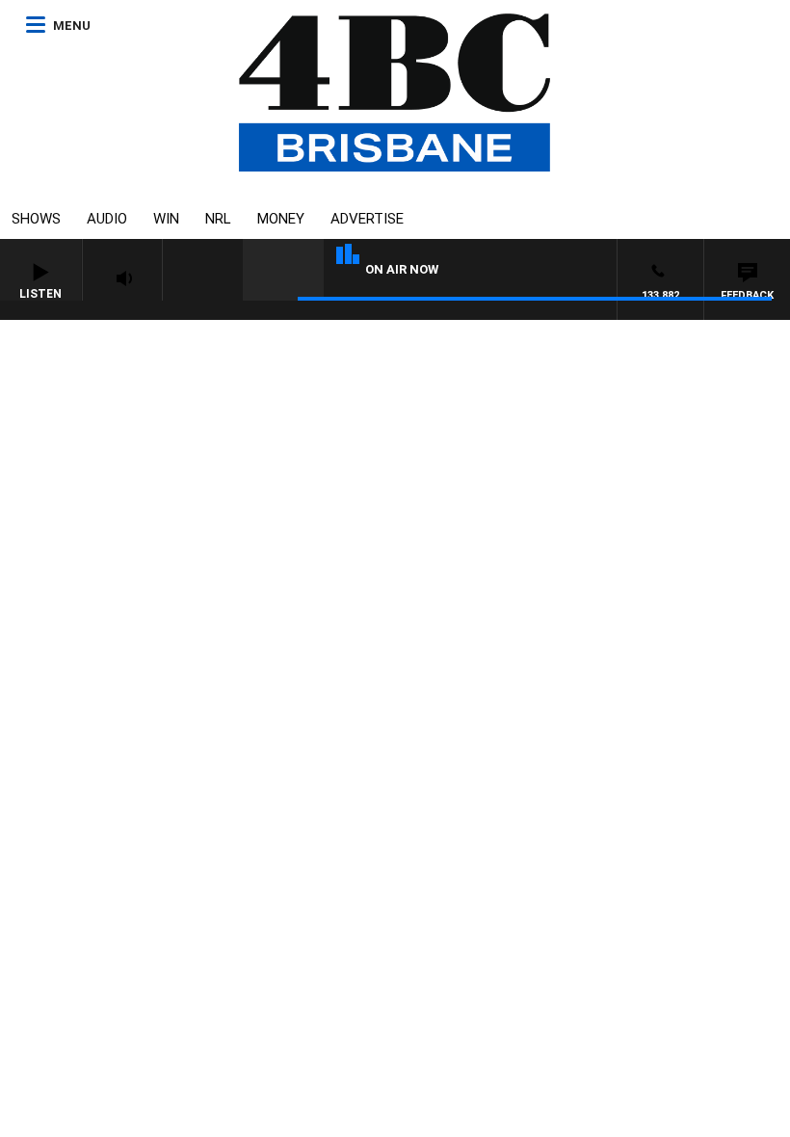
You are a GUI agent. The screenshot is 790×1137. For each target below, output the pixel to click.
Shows (36, 218)
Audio (107, 218)
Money (280, 218)
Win (166, 218)
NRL (218, 218)
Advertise (367, 218)
